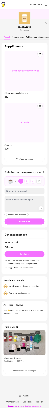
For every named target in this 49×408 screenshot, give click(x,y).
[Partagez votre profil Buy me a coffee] (46, 23)
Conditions (27, 402)
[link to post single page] (24, 346)
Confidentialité (12, 402)
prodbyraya (24, 26)
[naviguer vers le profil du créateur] (24, 18)
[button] (45, 4)
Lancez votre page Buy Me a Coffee (23, 406)
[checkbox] (15, 214)
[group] (24, 74)
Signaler (39, 402)
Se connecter (36, 4)
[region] (24, 104)
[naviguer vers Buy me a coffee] (3, 4)
